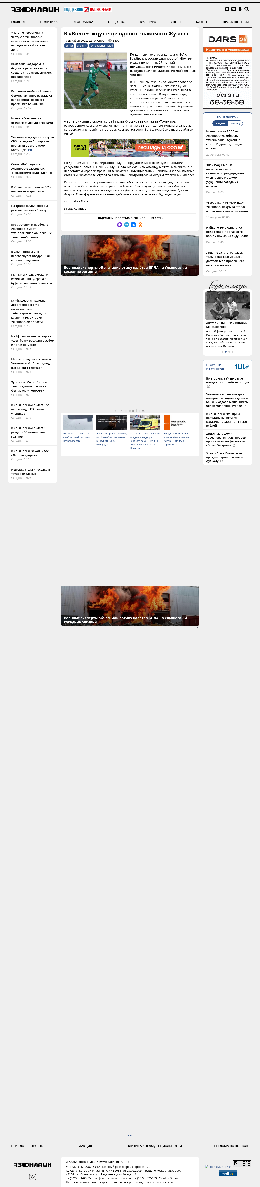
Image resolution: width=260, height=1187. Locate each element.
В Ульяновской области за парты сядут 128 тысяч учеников (30, 409)
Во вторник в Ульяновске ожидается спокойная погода (227, 380)
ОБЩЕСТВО (116, 22)
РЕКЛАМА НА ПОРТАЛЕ (231, 1146)
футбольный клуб (101, 45)
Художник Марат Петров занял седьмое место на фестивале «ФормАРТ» (29, 386)
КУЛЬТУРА (148, 22)
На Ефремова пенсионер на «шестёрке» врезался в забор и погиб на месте (32, 340)
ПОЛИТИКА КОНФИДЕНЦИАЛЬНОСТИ (153, 1146)
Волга (69, 45)
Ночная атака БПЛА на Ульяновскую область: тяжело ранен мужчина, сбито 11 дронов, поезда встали (224, 139)
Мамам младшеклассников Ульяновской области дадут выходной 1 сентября (31, 363)
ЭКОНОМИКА (83, 22)
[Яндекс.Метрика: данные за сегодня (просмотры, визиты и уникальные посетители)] (218, 1167)
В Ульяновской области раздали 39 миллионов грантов (28, 432)
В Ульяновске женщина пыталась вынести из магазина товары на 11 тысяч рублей (227, 419)
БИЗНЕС (202, 22)
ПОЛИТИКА (49, 22)
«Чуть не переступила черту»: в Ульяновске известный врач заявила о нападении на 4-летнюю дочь (30, 41)
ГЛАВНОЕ (18, 22)
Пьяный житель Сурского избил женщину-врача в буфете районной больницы (31, 279)
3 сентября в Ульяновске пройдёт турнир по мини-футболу (225, 457)
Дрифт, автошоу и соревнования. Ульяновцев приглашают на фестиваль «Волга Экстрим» (226, 439)
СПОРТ (176, 22)
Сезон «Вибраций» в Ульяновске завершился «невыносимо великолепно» (32, 168)
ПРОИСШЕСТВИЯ (236, 22)
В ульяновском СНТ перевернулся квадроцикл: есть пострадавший (31, 256)
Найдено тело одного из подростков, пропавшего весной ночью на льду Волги (227, 232)
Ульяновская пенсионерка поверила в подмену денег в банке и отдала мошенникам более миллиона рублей (227, 400)
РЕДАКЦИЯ (84, 1146)
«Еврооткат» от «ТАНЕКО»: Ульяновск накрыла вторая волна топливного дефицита (227, 207)
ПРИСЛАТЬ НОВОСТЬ (27, 1146)
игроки (81, 45)
